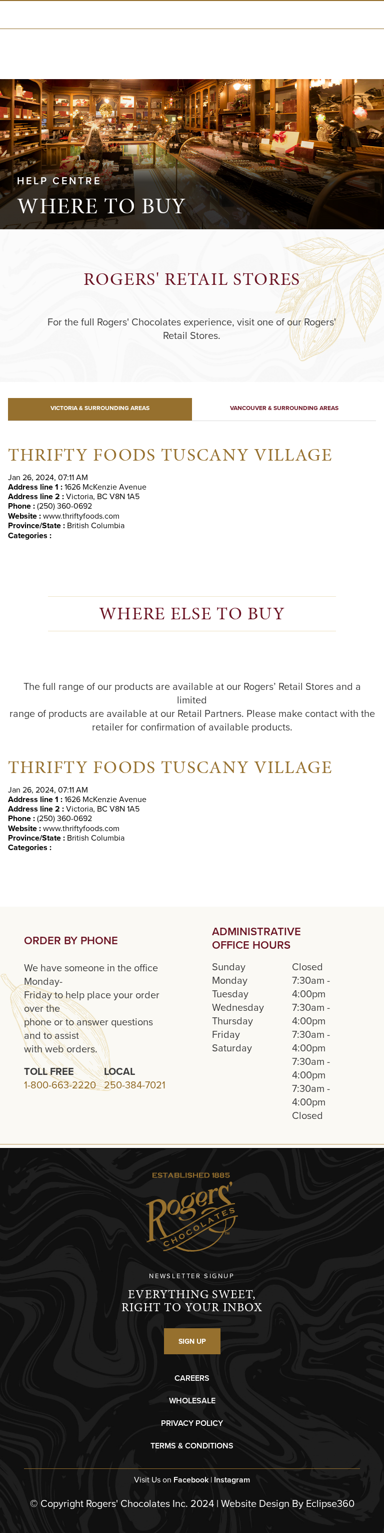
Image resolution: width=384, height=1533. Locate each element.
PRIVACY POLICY (192, 1423)
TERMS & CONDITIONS (192, 1445)
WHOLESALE (192, 1400)
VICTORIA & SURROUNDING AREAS (100, 408)
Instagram (232, 1479)
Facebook (191, 1479)
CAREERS (192, 1378)
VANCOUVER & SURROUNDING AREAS (284, 408)
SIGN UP (192, 1341)
